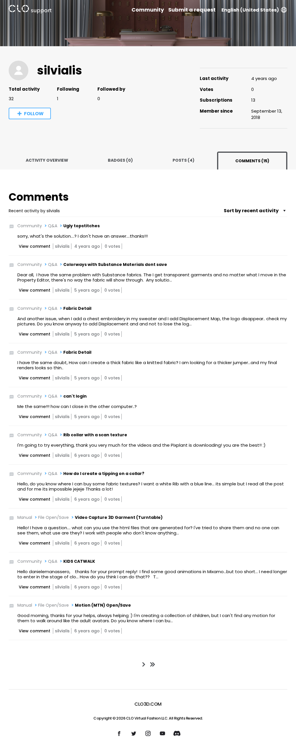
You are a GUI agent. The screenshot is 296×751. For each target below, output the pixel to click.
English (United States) (250, 10)
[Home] (30, 10)
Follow (34, 113)
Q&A (52, 226)
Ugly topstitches (81, 226)
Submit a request (192, 10)
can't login (75, 396)
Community (148, 10)
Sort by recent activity (251, 210)
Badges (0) (120, 160)
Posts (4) (184, 160)
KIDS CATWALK (79, 561)
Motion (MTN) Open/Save (103, 605)
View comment (34, 246)
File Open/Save (53, 517)
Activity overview (47, 160)
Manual (24, 517)
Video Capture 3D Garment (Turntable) (119, 517)
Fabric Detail (77, 308)
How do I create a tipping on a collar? (103, 473)
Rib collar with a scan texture (95, 435)
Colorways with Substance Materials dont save (115, 264)
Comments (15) (252, 161)
